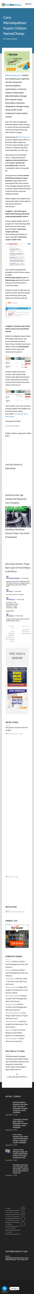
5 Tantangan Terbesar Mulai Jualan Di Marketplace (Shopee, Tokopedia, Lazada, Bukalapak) (20, 1123)
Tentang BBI (11, 1228)
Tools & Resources (13, 1216)
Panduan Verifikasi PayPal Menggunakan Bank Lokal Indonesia (16, 964)
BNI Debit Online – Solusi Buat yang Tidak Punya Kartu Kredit (16, 981)
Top (32, 1292)
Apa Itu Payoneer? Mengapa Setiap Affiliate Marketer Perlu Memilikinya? (15, 1033)
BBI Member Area (13, 1220)
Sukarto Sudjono (11, 39)
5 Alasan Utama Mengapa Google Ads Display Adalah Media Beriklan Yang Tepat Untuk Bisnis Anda (20, 1154)
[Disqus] (18, 598)
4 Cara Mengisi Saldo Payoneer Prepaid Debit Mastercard (16, 1015)
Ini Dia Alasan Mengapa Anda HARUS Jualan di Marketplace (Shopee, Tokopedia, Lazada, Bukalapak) (20, 1138)
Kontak (9, 1232)
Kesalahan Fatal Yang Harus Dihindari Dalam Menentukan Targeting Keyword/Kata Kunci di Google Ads (20, 1169)
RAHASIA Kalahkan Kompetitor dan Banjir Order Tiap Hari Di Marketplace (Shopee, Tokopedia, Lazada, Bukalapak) (20, 1107)
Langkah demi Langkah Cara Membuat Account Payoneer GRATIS (16, 990)
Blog (8, 1208)
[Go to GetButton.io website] (5, 1292)
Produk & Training (13, 1212)
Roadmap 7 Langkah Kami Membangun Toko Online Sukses (16, 1024)
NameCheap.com (13, 75)
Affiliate (9, 1224)
